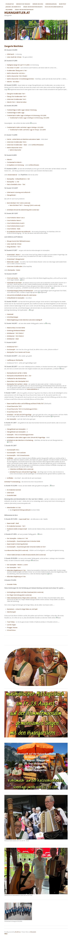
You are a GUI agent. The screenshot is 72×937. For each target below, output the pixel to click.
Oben (5, 933)
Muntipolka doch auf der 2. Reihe (17, 373)
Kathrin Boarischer (15, 150)
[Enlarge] (65, 693)
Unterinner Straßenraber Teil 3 (16, 99)
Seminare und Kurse (37, 4)
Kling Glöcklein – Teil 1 (14, 247)
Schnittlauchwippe (12, 317)
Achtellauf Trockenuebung (12, 482)
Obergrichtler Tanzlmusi (23, 4)
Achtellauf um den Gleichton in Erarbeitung (20, 440)
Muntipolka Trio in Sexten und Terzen (18, 352)
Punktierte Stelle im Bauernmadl (17, 529)
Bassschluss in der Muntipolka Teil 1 (18, 381)
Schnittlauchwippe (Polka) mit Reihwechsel (20, 290)
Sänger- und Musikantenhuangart (24, 9)
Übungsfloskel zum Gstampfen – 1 (17, 429)
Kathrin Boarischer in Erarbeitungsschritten (20, 79)
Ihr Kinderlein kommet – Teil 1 (16, 526)
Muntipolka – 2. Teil (13, 182)
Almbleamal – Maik (13, 339)
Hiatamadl (10, 314)
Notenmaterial (12, 175)
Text (23, 184)
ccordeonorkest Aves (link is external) (16, 550)
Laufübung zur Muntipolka (15, 360)
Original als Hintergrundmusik (21, 510)
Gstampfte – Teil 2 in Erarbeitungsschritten (20, 434)
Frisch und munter (12, 278)
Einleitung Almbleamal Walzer (16, 330)
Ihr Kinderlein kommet (14, 490)
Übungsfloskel (11, 195)
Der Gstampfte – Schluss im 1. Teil (17, 538)
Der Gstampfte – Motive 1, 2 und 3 (17, 564)
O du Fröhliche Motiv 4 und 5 (15, 223)
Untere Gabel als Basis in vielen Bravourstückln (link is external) (26, 555)
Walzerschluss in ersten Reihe (16, 328)
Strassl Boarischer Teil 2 (14, 412)
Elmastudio (33, 932)
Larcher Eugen (11, 625)
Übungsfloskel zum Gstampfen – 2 (17, 432)
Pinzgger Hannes (12, 627)
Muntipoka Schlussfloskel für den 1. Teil (19, 375)
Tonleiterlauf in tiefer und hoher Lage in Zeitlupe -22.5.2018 (25, 127)
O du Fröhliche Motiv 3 (14, 220)
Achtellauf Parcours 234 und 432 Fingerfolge (23, 472)
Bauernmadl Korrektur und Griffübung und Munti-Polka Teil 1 (25, 403)
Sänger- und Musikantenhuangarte (32, 6)
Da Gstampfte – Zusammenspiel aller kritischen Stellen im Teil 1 (26, 547)
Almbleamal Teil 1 (12, 347)
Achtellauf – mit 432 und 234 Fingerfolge (19, 414)
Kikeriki (9, 159)
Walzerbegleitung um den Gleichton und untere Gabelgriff (24, 320)
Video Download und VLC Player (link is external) (21, 598)
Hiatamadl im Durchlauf (14, 282)
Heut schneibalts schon (14, 184)
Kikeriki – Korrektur (13, 81)
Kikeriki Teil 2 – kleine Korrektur (17, 102)
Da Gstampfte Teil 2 (13, 450)
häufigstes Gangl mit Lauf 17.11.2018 (18, 65)
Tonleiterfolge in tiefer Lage (15, 112)
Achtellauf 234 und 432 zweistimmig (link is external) (23, 210)
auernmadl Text (25, 519)
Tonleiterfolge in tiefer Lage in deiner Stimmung (22, 110)
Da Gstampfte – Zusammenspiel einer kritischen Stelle (23, 541)
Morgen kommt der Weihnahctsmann (18, 241)
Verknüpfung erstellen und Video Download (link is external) (25, 592)
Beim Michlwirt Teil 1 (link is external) (18, 203)
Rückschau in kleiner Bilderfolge (54, 6)
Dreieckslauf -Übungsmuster (15, 259)
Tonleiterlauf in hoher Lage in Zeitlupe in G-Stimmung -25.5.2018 (29, 118)
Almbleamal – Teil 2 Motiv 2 (15, 336)
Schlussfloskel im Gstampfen (16, 298)
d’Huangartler (10, 4)
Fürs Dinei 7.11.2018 (13, 68)
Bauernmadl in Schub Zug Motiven (17, 544)
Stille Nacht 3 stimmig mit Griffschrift (18, 192)
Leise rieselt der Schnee (14, 57)
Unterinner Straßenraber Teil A (16, 142)
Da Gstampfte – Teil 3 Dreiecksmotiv (18, 455)
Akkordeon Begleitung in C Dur (16, 570)
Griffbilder (10, 458)
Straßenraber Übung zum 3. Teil (17, 70)
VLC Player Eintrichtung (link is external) (19, 595)
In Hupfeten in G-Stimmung (15, 165)
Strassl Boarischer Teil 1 (14, 406)
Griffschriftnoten (34, 165)
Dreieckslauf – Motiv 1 (13, 254)
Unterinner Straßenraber (14, 266)
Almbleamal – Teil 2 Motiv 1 (15, 333)
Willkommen (9, 9)
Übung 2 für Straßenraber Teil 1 (16, 96)
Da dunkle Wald (11, 495)
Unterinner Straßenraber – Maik (17, 145)
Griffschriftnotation (38, 145)
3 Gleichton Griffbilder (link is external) (21, 469)
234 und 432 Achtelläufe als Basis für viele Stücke (21, 295)
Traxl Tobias (11, 622)
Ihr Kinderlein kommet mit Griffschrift (18, 231)
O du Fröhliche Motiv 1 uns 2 (16, 217)
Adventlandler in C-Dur (14, 507)
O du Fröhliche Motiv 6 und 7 (15, 226)
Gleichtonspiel (11, 612)
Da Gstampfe (11, 349)
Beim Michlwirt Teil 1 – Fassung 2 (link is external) (25, 205)
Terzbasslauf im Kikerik (14, 162)
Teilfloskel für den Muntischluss (16, 378)
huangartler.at (17, 12)
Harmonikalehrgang (51, 4)
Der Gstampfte (11, 419)
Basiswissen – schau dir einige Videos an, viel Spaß (22, 609)
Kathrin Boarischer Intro (14, 147)
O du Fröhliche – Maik (13, 229)
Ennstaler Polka (12, 584)
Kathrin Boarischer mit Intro (16, 73)
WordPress (17, 932)
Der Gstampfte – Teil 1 (14, 567)
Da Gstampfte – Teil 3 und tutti (16, 452)
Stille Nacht (10, 54)
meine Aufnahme (32, 389)
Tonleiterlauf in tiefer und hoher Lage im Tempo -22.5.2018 (28, 130)
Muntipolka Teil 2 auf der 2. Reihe (17, 384)
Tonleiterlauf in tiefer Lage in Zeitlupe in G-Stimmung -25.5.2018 (26, 115)
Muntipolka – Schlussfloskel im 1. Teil (18, 179)
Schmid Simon (11, 630)
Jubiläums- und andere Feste (13, 6)
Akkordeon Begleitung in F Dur (16, 576)
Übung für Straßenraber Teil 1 (16, 93)
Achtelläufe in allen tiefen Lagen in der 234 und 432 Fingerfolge (26, 437)
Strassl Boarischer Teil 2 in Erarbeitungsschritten (22, 409)
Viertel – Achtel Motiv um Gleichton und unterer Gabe (23, 139)
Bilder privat (62, 4)
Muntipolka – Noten (14, 270)
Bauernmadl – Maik (13, 523)
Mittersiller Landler (13, 262)
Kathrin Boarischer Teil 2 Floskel (17, 76)
